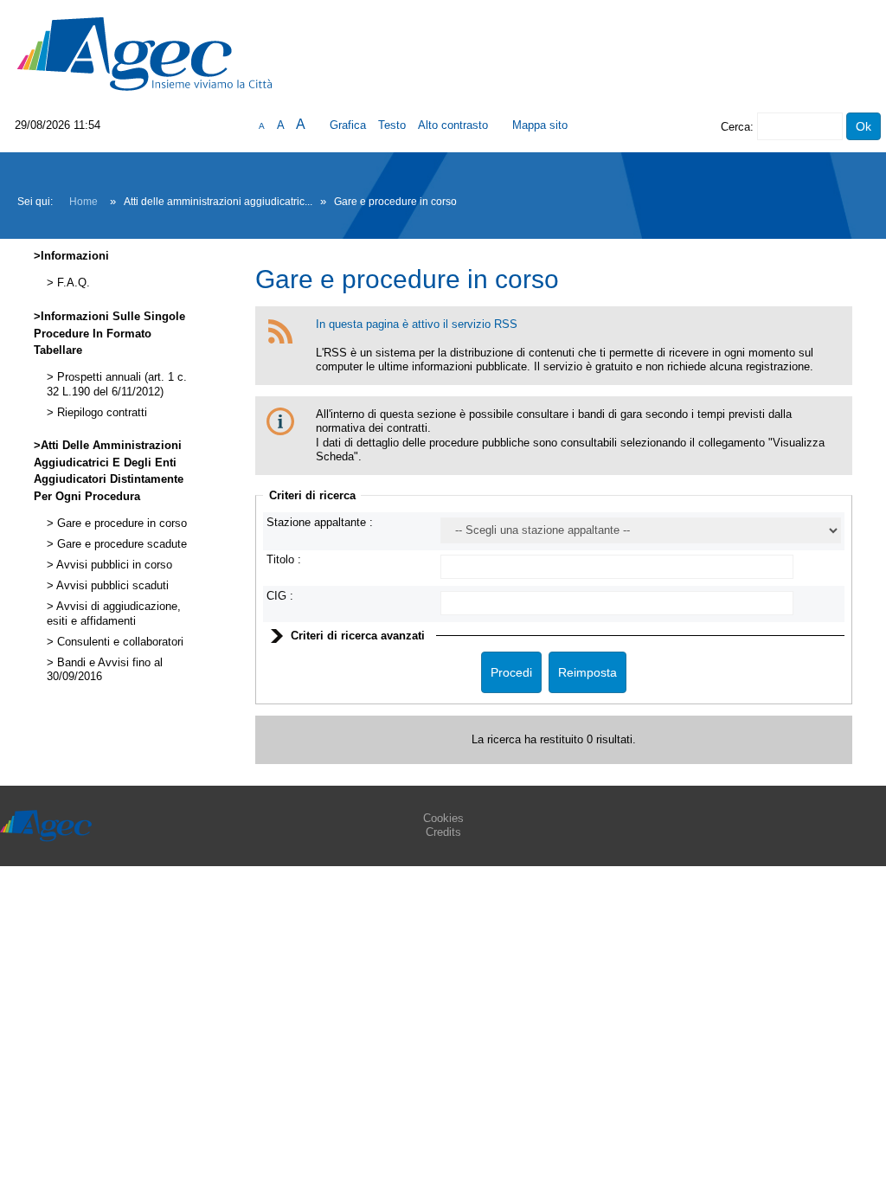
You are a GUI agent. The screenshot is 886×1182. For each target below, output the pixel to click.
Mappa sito (540, 125)
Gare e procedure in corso (120, 523)
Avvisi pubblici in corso (113, 565)
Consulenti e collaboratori (118, 642)
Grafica (348, 125)
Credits (443, 831)
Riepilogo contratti (100, 413)
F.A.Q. (72, 283)
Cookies (443, 818)
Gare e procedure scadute (120, 544)
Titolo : (283, 559)
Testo (392, 125)
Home (83, 202)
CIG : (279, 595)
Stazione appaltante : (319, 522)
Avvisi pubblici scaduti (111, 586)
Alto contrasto (453, 125)
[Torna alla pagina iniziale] (144, 53)
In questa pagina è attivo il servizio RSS (416, 324)
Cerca (735, 126)
